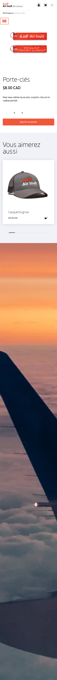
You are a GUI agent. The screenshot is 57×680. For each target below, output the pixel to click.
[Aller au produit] (28, 192)
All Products (8, 13)
